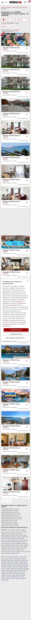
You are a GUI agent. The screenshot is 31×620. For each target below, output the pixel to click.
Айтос (8, 529)
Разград (14, 546)
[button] (15, 338)
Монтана (8, 543)
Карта (6, 26)
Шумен (13, 553)
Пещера (11, 570)
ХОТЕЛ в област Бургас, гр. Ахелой (9, 523)
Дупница (18, 538)
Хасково (24, 551)
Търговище (18, 551)
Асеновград (23, 529)
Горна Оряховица (5, 536)
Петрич (7, 570)
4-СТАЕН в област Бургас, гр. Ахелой (10, 512)
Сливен (8, 549)
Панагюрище (26, 568)
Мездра (25, 566)
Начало (3, 7)
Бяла (17, 533)
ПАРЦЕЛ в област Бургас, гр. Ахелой (9, 525)
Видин (16, 535)
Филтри (6, 19)
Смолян (13, 549)
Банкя (15, 531)
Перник (12, 544)
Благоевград (24, 531)
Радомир (9, 546)
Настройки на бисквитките (10, 324)
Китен (2, 541)
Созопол (17, 549)
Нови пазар (25, 543)
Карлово (26, 540)
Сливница (18, 575)
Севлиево (23, 548)
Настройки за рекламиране (10, 320)
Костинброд (7, 541)
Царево (3, 553)
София (21, 549)
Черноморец (8, 553)
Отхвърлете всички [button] (16, 334)
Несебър (13, 543)
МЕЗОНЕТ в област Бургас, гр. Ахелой (10, 515)
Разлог (18, 546)
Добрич (3, 538)
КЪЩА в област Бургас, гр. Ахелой (9, 520)
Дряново (14, 538)
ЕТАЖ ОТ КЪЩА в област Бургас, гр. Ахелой (11, 518)
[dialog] (15, 310)
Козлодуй (19, 565)
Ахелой (3, 531)
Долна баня (8, 538)
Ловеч (23, 541)
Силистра (3, 549)
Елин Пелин (4, 540)
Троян (9, 551)
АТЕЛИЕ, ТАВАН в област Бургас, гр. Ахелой (11, 517)
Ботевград (9, 533)
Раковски (3, 573)
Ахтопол (7, 531)
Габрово (25, 535)
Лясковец (3, 543)
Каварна (16, 540)
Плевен (17, 544)
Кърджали (13, 541)
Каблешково (10, 540)
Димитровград (25, 536)
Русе (21, 546)
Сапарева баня (10, 548)
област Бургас (16, 7)
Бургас (14, 533)
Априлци (18, 529)
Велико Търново (5, 535)
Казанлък (21, 540)
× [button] (27, 281)
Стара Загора (4, 551)
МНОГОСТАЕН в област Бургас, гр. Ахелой (11, 513)
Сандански (3, 548)
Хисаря (28, 551)
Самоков (25, 546)
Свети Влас (18, 548)
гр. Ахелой (23, 7)
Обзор (2, 544)
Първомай (9, 571)
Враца (20, 535)
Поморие (26, 544)
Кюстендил (19, 541)
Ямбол (17, 553)
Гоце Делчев (13, 536)
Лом (17, 566)
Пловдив (21, 544)
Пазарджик (7, 544)
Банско (19, 531)
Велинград (12, 535)
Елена (22, 538)
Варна (20, 533)
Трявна (13, 551)
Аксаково (13, 529)
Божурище (3, 533)
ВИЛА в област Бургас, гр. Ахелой (9, 521)
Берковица (11, 558)
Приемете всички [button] (16, 330)
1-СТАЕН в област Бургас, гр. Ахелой (10, 508)
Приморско (4, 546)
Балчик (11, 531)
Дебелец (19, 536)
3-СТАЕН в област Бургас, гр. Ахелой (10, 510)
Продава (8, 7)
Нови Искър (19, 543)
